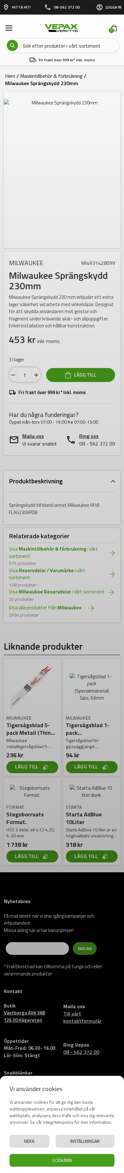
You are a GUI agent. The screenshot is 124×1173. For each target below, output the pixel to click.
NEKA (29, 1141)
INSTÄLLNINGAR (85, 1141)
